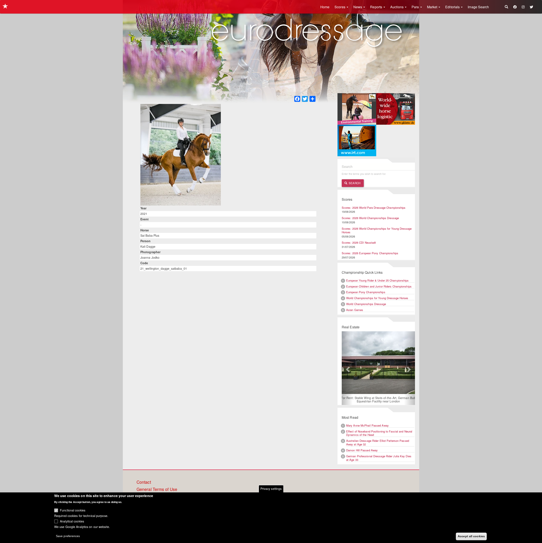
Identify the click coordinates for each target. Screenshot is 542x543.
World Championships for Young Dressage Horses (377, 298)
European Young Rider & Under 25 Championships (377, 280)
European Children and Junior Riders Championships (379, 286)
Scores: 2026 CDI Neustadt (359, 242)
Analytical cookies (72, 521)
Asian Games (354, 310)
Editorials (452, 6)
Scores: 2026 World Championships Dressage (370, 218)
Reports (376, 6)
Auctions (397, 6)
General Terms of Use (157, 489)
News (358, 6)
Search (354, 183)
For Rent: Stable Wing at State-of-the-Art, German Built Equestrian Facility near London (378, 399)
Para (416, 6)
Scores (340, 6)
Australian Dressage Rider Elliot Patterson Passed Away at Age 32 (377, 442)
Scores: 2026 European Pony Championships (370, 253)
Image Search (478, 6)
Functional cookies (72, 510)
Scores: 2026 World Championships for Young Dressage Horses (377, 230)
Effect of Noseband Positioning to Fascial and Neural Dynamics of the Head (379, 433)
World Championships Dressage (366, 304)
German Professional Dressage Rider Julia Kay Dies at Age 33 (378, 458)
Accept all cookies (471, 536)
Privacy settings (271, 488)
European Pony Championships (365, 292)
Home (324, 6)
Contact (144, 482)
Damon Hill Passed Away (362, 450)
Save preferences (68, 535)
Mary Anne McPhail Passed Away (367, 425)
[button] (347, 368)
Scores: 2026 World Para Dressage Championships (374, 208)
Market (432, 6)
